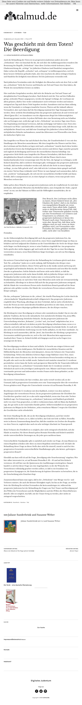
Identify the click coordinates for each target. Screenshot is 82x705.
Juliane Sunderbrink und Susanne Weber (19, 55)
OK (74, 4)
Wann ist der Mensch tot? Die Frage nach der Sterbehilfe (19, 550)
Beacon (24, 639)
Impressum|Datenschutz (12, 639)
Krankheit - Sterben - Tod (15, 32)
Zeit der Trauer (72, 550)
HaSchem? (7, 661)
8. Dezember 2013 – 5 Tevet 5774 (22, 39)
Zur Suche (41, 627)
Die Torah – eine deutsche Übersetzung (17, 585)
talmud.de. (46, 697)
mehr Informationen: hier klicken (55, 4)
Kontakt (7, 650)
